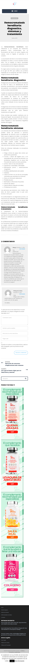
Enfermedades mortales (6, 615)
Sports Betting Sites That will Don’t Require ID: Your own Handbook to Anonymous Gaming (14, 628)
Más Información (19, 661)
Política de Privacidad (5, 645)
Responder (22, 249)
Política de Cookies (5, 642)
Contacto (3, 617)
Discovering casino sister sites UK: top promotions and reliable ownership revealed (13, 623)
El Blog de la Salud (17, 290)
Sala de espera (4, 610)
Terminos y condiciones (14, 652)
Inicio (2, 607)
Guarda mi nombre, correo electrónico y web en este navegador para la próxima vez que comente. (14, 346)
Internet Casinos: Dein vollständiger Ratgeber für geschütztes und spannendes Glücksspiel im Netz (13, 634)
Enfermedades (14, 18)
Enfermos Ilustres (5, 612)
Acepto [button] (12, 661)
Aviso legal (3, 640)
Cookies (22, 650)
